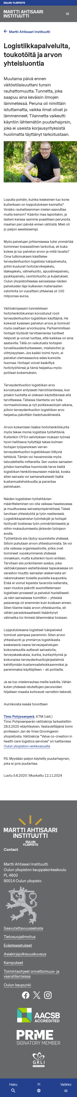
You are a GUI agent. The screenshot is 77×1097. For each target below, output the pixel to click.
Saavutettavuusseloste (23, 928)
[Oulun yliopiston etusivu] (38, 3)
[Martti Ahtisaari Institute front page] (33, 14)
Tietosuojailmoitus (20, 937)
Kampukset (13, 962)
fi (40, 1089)
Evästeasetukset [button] (18, 945)
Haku (13, 1084)
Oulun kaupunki (17, 985)
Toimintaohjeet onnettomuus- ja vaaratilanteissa (31, 974)
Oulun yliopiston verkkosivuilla (27, 746)
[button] (67, 14)
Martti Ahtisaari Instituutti (29, 31)
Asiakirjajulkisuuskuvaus (25, 954)
